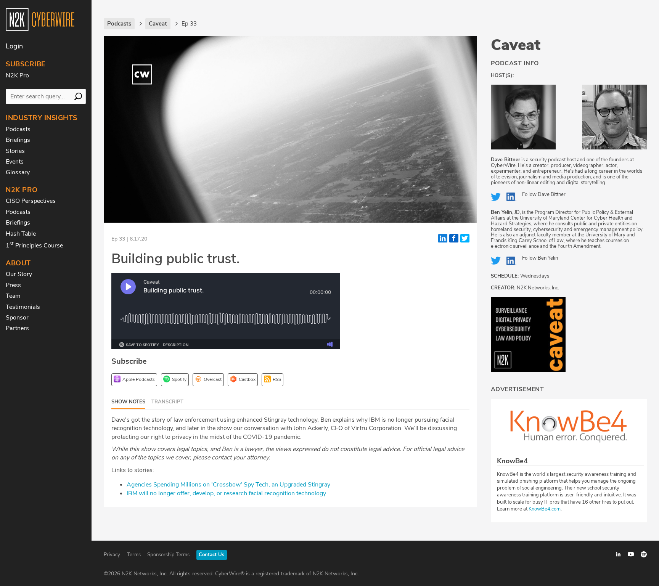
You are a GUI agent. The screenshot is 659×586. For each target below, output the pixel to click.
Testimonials (23, 307)
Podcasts (18, 129)
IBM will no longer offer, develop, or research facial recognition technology (226, 493)
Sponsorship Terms (168, 554)
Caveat (515, 45)
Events (15, 161)
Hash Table (21, 234)
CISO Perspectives (31, 201)
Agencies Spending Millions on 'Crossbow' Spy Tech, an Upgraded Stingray (228, 484)
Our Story (19, 274)
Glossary (18, 172)
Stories (15, 151)
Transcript (167, 401)
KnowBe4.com (545, 509)
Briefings (18, 140)
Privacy (112, 554)
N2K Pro (17, 75)
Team (13, 296)
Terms (134, 554)
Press (13, 285)
